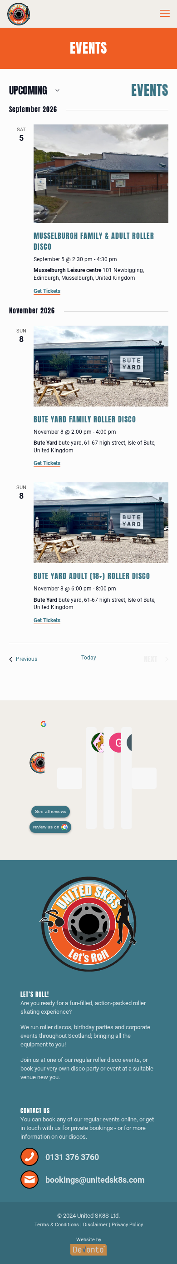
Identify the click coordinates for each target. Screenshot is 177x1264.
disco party (85, 1068)
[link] (88, 924)
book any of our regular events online (90, 1119)
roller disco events (116, 1059)
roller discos (55, 1027)
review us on (46, 826)
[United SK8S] (18, 13)
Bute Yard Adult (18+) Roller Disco (92, 575)
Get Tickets (47, 291)
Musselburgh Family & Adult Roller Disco (94, 241)
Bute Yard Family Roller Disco (85, 419)
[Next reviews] (144, 778)
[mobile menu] (164, 13)
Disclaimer (95, 1225)
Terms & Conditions (56, 1225)
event (114, 1068)
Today (88, 657)
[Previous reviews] (69, 778)
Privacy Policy (127, 1225)
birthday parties (93, 1027)
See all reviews (50, 811)
